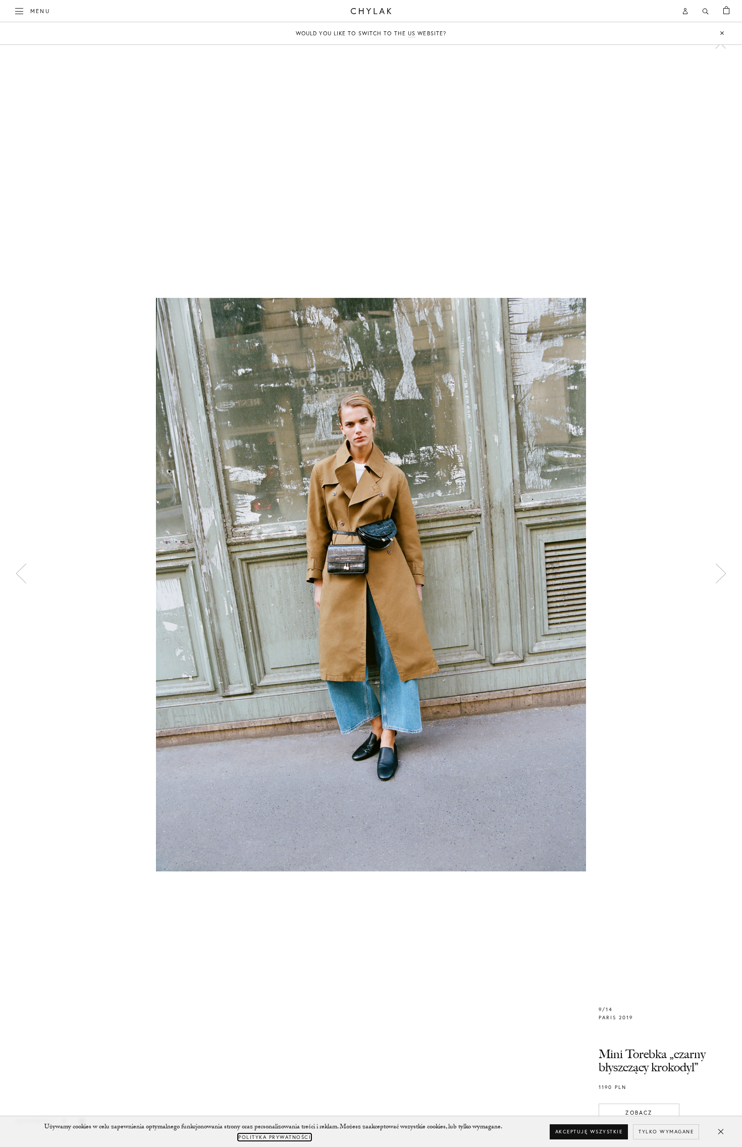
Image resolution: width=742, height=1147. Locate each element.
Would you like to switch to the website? (371, 33)
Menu (40, 11)
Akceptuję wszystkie (589, 1131)
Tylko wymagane (666, 1131)
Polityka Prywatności (274, 1137)
